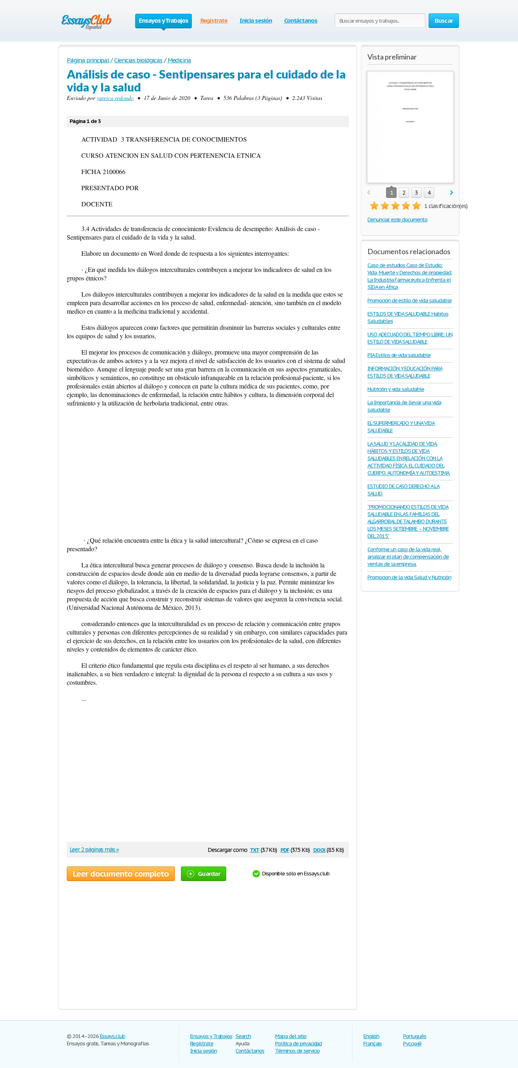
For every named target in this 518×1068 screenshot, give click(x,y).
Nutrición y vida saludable (395, 389)
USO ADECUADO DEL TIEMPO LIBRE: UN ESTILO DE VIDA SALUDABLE (409, 338)
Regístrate (214, 20)
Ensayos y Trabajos (211, 1036)
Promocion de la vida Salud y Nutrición (409, 577)
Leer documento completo (121, 873)
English (371, 1036)
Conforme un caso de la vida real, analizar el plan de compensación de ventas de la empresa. (408, 556)
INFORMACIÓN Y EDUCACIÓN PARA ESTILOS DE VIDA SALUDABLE (404, 372)
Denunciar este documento (397, 219)
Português (414, 1036)
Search (243, 1036)
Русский (412, 1043)
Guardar (209, 873)
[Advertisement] (208, 471)
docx (319, 849)
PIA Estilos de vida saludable (399, 355)
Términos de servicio (297, 1050)
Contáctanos (301, 20)
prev (368, 193)
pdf (284, 849)
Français (372, 1043)
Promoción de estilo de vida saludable (409, 300)
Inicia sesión (256, 20)
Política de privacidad (298, 1043)
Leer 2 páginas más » (94, 849)
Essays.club (112, 1036)
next (452, 193)
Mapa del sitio (290, 1036)
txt (254, 849)
